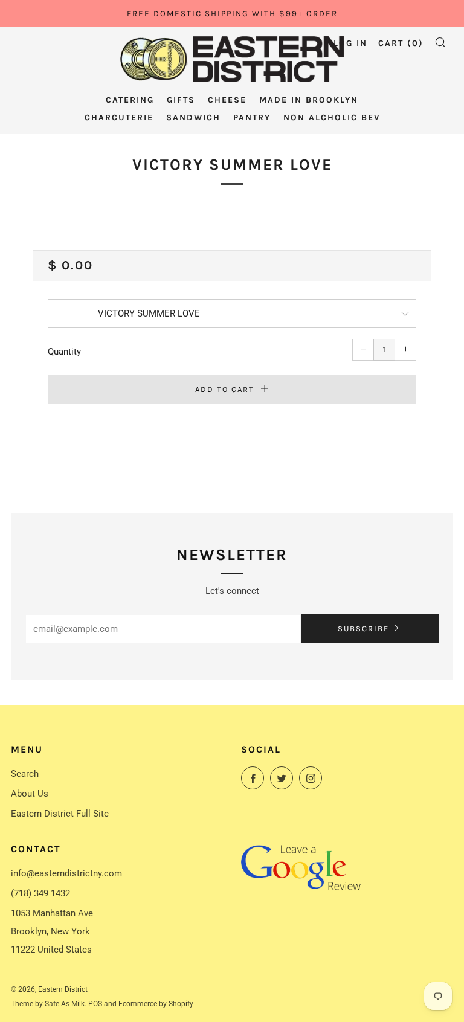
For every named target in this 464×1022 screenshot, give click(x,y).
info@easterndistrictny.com (66, 873)
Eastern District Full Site (60, 813)
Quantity (64, 351)
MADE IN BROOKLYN (308, 100)
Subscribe (363, 628)
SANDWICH (193, 117)
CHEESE (227, 100)
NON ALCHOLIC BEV (331, 117)
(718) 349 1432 (40, 893)
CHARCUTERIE (119, 117)
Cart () (401, 43)
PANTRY (252, 117)
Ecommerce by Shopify (155, 1004)
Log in (350, 43)
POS (95, 1004)
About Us (29, 793)
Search (25, 773)
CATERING (130, 100)
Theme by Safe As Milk (48, 1004)
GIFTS (181, 100)
